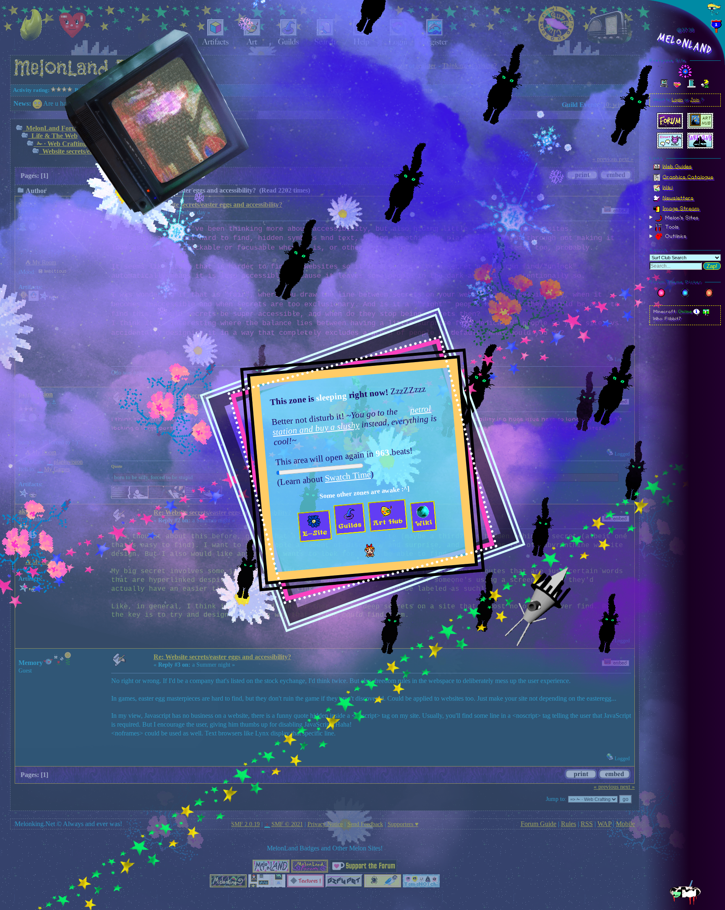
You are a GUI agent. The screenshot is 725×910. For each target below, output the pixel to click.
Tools (671, 226)
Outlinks (674, 236)
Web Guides (677, 166)
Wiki (667, 187)
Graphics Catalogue (687, 176)
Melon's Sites (681, 217)
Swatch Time (347, 475)
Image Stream (680, 208)
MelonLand (685, 43)
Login (677, 100)
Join (694, 100)
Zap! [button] (712, 266)
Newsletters (678, 197)
